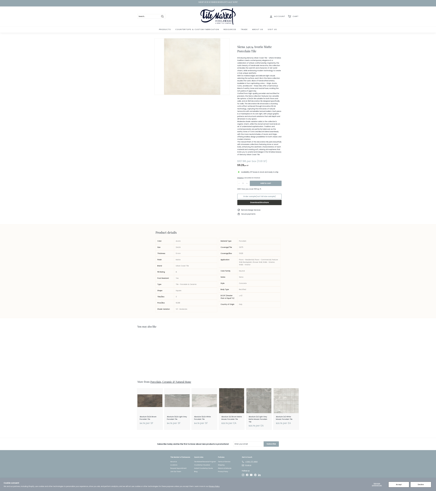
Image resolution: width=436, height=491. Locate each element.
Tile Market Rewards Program (205, 462)
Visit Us (272, 29)
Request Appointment (178, 468)
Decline (421, 484)
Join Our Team (175, 471)
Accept (399, 484)
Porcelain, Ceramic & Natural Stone (170, 381)
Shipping (240, 178)
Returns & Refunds (224, 468)
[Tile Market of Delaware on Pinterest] (255, 475)
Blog (195, 471)
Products (165, 29)
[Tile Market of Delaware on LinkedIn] (259, 475)
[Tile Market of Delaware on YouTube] (251, 475)
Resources (230, 29)
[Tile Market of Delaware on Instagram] (243, 475)
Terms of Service (224, 462)
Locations (173, 465)
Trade (244, 29)
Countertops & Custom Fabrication (197, 29)
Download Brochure (259, 202)
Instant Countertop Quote (203, 468)
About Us (257, 29)
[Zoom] (192, 66)
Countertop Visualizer (202, 465)
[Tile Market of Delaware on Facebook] (247, 475)
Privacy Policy (214, 486)
